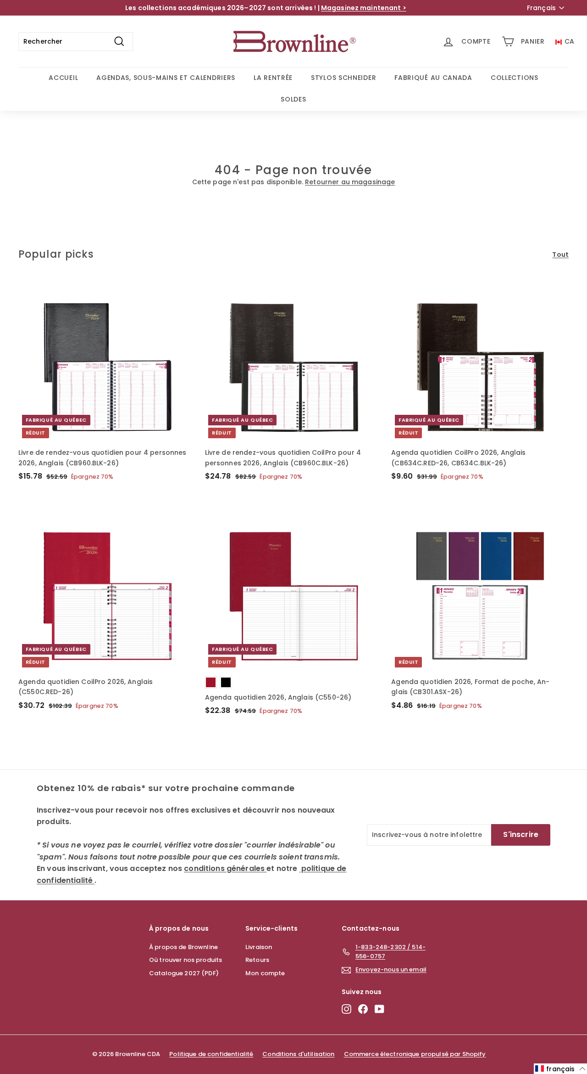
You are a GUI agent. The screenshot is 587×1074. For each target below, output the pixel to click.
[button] (560, 1068)
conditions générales (172, 568)
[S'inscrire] (260, 612)
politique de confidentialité (224, 571)
